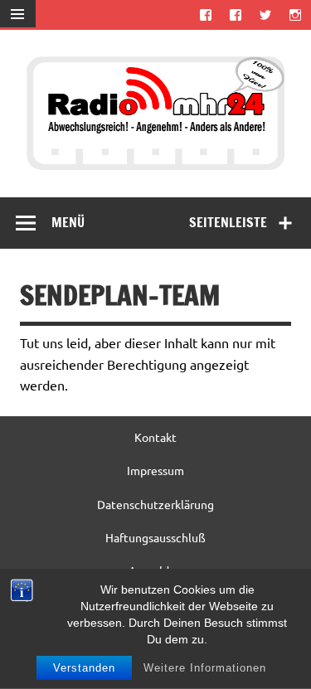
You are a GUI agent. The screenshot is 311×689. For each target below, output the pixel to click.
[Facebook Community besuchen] (235, 14)
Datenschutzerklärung (155, 504)
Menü (68, 222)
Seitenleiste (228, 222)
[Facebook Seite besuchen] (205, 14)
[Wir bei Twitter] (265, 14)
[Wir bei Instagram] (295, 14)
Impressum (155, 470)
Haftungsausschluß (155, 537)
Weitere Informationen (204, 668)
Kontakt (155, 437)
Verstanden (84, 668)
